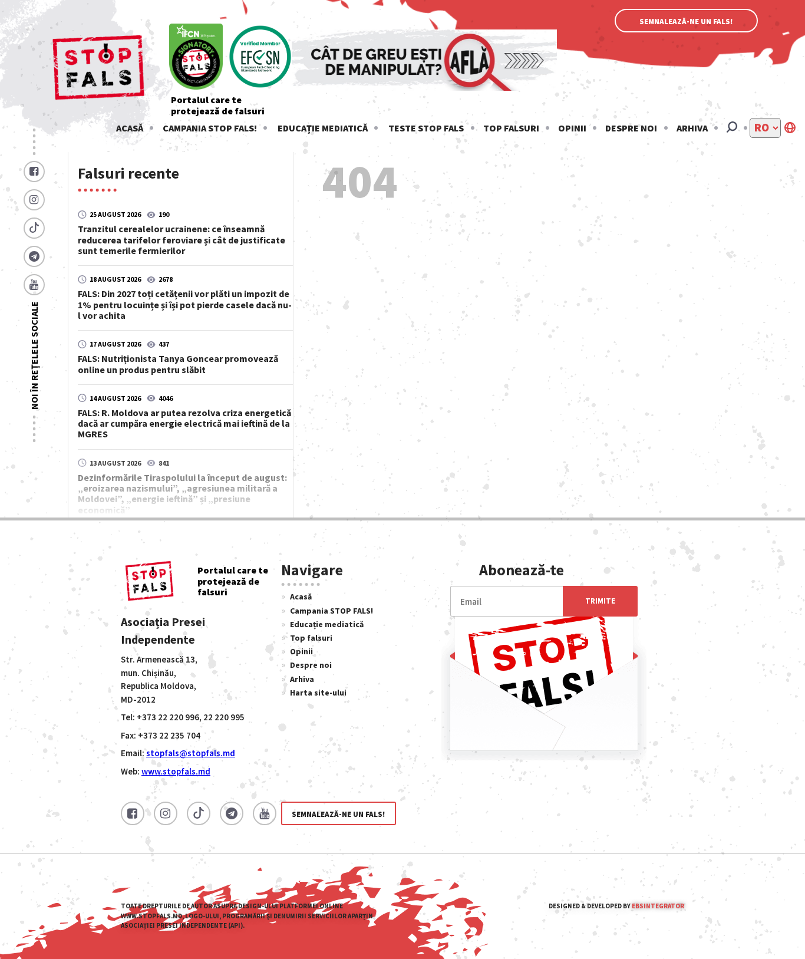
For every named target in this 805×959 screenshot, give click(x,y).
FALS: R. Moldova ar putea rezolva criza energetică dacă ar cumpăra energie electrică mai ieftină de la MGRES (184, 423)
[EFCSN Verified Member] (260, 57)
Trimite (600, 601)
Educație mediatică (323, 128)
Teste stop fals (426, 128)
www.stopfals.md (175, 771)
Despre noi (631, 128)
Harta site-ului (318, 692)
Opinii (572, 128)
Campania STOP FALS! (210, 128)
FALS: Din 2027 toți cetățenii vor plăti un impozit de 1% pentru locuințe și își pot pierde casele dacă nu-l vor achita (185, 304)
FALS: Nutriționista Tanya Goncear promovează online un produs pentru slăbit (178, 363)
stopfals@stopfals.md (190, 753)
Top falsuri (511, 128)
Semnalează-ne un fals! (686, 22)
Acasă (129, 128)
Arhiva (692, 128)
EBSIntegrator (658, 906)
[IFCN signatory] (196, 57)
